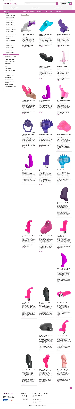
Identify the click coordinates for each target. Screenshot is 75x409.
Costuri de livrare (25, 398)
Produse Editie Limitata (10, 86)
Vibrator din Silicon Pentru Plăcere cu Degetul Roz (28, 101)
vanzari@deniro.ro (10, 397)
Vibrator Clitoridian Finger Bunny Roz (28, 236)
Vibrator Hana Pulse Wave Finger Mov (63, 203)
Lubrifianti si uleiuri (9, 59)
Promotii (7, 82)
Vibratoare (7, 13)
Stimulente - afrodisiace (10, 56)
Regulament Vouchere (37, 395)
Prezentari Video (9, 84)
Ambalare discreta (25, 399)
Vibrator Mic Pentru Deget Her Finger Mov (28, 35)
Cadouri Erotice (8, 73)
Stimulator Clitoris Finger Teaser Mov (45, 170)
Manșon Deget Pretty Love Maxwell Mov (44, 101)
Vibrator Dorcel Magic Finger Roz (45, 235)
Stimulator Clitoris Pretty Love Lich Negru (45, 303)
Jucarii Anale (8, 68)
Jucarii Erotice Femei (10, 70)
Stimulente (32, 11)
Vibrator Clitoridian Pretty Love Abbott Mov (28, 170)
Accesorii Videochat (9, 80)
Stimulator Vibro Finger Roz (62, 66)
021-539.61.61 (10, 396)
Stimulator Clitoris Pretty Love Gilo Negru (29, 370)
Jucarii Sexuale (24, 11)
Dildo (6, 65)
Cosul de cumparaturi (37, 399)
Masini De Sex (8, 77)
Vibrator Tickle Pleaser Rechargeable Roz (61, 236)
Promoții (51, 11)
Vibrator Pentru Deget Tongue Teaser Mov (28, 135)
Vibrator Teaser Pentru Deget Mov (46, 134)
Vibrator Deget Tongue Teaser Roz (64, 134)
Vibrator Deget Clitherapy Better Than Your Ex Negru (45, 336)
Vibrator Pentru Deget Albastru (63, 169)
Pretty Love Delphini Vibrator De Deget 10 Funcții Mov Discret (63, 269)
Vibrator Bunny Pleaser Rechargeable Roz (26, 303)
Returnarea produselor (37, 400)
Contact (34, 402)
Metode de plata (25, 396)
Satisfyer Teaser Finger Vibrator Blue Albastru (45, 35)
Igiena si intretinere (9, 61)
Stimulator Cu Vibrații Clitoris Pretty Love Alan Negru (45, 67)
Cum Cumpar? (24, 395)
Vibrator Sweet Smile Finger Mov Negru (63, 35)
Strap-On (7, 72)
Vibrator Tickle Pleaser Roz (62, 302)
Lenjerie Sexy (8, 63)
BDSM (6, 66)
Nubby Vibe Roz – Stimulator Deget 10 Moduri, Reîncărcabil (45, 370)
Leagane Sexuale (9, 79)
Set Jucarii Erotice (9, 75)
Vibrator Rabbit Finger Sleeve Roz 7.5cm (63, 101)
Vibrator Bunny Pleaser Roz (62, 335)
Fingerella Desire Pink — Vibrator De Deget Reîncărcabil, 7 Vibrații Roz (63, 370)
